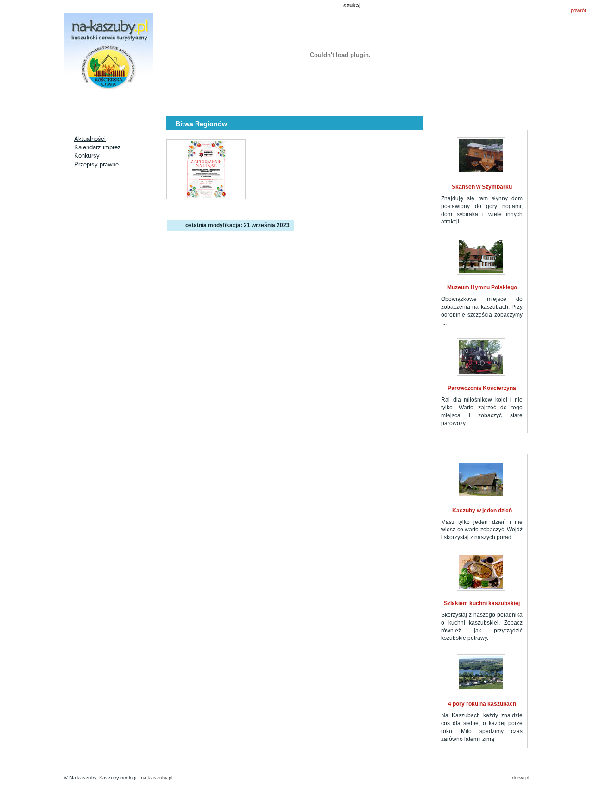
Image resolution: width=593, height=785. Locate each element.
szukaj (351, 5)
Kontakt (491, 103)
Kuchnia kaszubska (378, 103)
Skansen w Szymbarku (482, 187)
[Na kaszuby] (108, 52)
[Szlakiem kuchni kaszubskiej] (481, 572)
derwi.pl (520, 777)
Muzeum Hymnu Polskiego (482, 287)
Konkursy (87, 155)
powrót (578, 10)
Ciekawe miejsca (206, 103)
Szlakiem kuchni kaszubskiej (482, 603)
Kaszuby (320, 103)
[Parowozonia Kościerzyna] (481, 357)
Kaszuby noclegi (92, 103)
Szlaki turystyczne (264, 103)
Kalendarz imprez (97, 147)
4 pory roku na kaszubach (482, 704)
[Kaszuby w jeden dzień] (481, 479)
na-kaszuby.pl (156, 777)
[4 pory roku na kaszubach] (481, 672)
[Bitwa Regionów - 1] (206, 169)
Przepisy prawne (96, 164)
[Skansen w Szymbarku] (481, 155)
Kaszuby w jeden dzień (482, 510)
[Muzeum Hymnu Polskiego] (481, 256)
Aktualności (149, 103)
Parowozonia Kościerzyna (482, 388)
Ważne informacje (434, 103)
